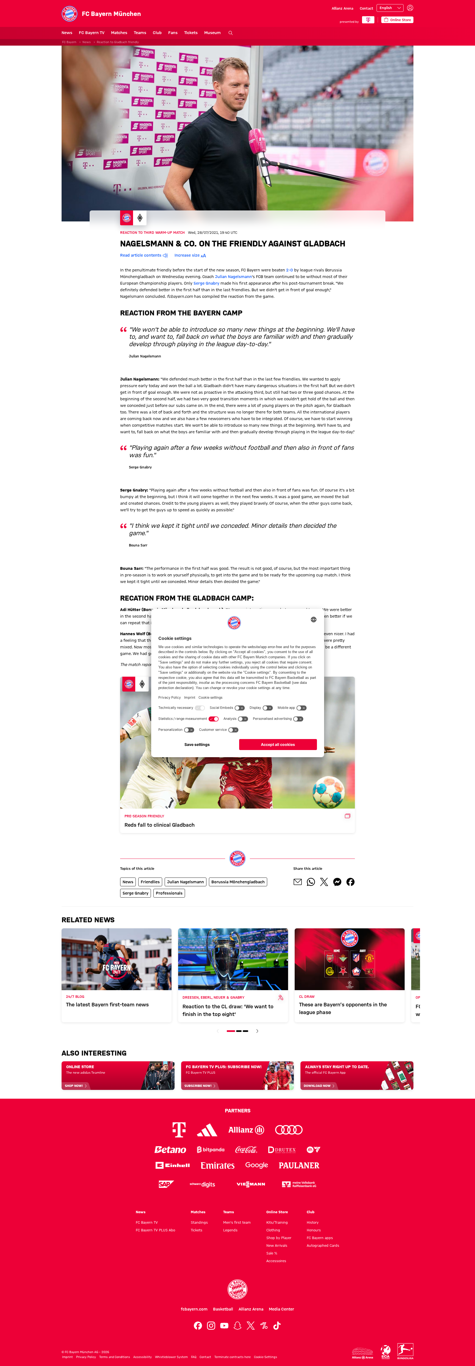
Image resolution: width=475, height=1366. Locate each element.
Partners (237, 1110)
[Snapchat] (237, 1325)
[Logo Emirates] (217, 1165)
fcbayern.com (194, 1309)
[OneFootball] (263, 1325)
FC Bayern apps (320, 1238)
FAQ (193, 1357)
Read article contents (140, 255)
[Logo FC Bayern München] (237, 1289)
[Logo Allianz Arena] (362, 1353)
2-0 (289, 270)
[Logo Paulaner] (299, 1165)
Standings (199, 1222)
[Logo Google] (256, 1165)
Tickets (191, 32)
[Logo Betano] (170, 1149)
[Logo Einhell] (173, 1165)
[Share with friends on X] (324, 882)
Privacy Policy (86, 1357)
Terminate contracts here (232, 1357)
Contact (366, 8)
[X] (250, 1325)
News (67, 32)
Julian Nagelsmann (233, 276)
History (313, 1222)
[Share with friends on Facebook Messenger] (337, 882)
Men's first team (237, 1222)
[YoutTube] (224, 1325)
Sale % (271, 1253)
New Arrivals (276, 1245)
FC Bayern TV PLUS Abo (155, 1230)
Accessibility (142, 1357)
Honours (314, 1230)
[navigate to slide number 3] (245, 1031)
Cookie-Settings (265, 1357)
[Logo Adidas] (207, 1130)
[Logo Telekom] (179, 1129)
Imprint (67, 1357)
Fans (173, 32)
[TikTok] (277, 1325)
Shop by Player (278, 1238)
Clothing (273, 1230)
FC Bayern (69, 42)
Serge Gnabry (206, 283)
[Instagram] (211, 1325)
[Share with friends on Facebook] (350, 882)
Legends (230, 1230)
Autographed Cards (323, 1245)
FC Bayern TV (91, 32)
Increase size (187, 255)
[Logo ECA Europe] (385, 1352)
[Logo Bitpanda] (210, 1149)
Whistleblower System (171, 1357)
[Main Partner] (368, 19)
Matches (119, 32)
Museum (212, 32)
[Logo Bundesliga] (405, 1351)
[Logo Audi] (289, 1130)
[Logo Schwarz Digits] (202, 1184)
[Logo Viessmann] (250, 1184)
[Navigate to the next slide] (257, 1031)
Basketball (223, 1309)
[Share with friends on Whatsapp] (310, 882)
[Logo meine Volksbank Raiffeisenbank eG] (299, 1184)
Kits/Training (277, 1222)
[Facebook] (198, 1325)
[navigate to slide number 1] (231, 1031)
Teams (140, 32)
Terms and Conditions (114, 1357)
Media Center (281, 1309)
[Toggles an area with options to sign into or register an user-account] (410, 8)
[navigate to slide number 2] (239, 1031)
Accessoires (276, 1261)
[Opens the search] (230, 33)
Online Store (277, 1212)
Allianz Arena (342, 8)
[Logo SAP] (166, 1184)
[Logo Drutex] (282, 1149)
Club (157, 32)
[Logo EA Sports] (313, 1149)
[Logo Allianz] (246, 1130)
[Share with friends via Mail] (297, 882)
